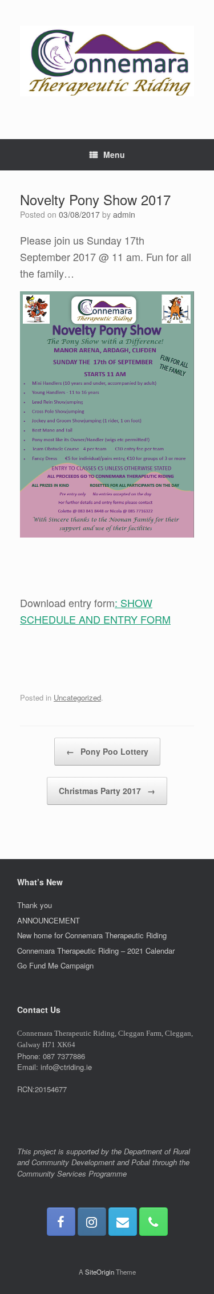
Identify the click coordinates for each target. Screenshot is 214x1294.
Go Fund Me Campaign (55, 965)
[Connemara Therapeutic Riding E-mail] (122, 1221)
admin (124, 214)
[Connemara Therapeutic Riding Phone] (153, 1221)
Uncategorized (77, 697)
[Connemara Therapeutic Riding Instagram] (92, 1221)
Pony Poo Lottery (107, 751)
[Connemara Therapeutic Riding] (107, 61)
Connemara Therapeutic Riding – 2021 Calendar (96, 950)
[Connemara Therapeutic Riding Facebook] (61, 1221)
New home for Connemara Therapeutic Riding (92, 935)
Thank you (34, 905)
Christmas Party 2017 (107, 790)
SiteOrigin (99, 1271)
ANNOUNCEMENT (48, 920)
